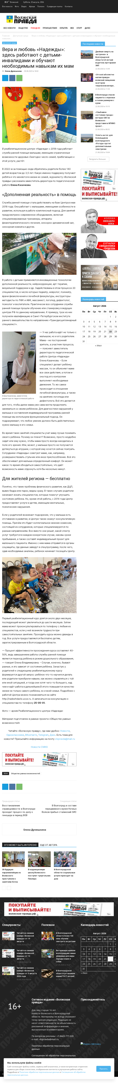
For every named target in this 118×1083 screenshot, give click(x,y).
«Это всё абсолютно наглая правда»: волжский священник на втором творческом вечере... (105, 80)
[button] (112, 28)
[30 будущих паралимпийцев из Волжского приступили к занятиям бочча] (13, 859)
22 (110, 331)
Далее (87, 28)
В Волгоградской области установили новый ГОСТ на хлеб (65, 973)
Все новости (7, 6)
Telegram (43, 734)
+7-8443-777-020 (65, 1036)
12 (94, 326)
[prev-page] (4, 888)
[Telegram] (108, 11)
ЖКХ (72, 28)
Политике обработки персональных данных (39, 1072)
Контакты (69, 6)
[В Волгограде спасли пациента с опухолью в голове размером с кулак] (87, 97)
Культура (64, 28)
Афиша (32, 6)
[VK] (12, 78)
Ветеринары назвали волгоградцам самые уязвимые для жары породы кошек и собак (66, 956)
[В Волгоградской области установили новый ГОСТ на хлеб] (47, 973)
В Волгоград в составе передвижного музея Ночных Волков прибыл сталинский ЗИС (59, 808)
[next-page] (9, 888)
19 (94, 331)
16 (115, 326)
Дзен (52, 734)
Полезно (40, 6)
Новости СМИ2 (39, 746)
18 (89, 331)
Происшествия (50, 28)
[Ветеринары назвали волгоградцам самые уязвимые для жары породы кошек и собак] (47, 953)
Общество (23, 28)
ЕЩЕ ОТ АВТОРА (48, 845)
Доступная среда (20, 35)
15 (110, 326)
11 (89, 326)
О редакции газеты (54, 6)
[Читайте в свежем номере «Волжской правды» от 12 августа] (8, 953)
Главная (6, 35)
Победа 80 (35, 28)
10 (84, 326)
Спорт (79, 28)
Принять (104, 1068)
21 (105, 331)
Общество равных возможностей (25, 773)
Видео (24, 6)
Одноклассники (15, 734)
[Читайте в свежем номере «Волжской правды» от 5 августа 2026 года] (8, 971)
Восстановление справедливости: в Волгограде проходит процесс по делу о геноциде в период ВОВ (18, 810)
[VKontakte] (113, 11)
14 (105, 326)
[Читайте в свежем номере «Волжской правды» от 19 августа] (8, 936)
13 (99, 326)
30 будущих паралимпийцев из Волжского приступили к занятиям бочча (11, 875)
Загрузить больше (97, 159)
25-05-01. (39, 702)
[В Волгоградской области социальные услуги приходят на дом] (65, 859)
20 (99, 331)
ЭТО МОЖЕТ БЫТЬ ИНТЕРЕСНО (20, 845)
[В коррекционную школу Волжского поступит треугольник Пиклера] (39, 859)
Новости (65, 730)
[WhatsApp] (19, 78)
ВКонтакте (31, 734)
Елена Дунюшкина (13, 71)
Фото (17, 6)
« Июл (98, 345)
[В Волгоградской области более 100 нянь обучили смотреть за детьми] (47, 936)
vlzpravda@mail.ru (65, 738)
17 (84, 331)
